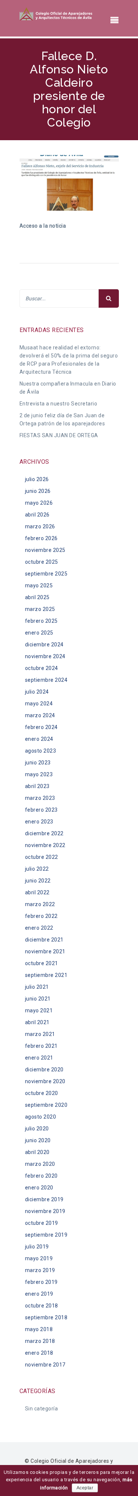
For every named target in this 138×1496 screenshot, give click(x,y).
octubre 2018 (41, 1306)
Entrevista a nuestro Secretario (59, 404)
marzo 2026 (40, 526)
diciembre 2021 (44, 940)
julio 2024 (37, 692)
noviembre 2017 (45, 1365)
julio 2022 (37, 869)
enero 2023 (39, 822)
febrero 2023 (41, 810)
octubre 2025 (41, 562)
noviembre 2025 (45, 550)
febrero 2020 (41, 1176)
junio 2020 (38, 1140)
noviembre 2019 (45, 1211)
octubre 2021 (41, 963)
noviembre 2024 (45, 656)
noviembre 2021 (45, 951)
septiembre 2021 (46, 975)
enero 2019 (39, 1294)
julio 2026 (37, 479)
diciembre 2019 (44, 1199)
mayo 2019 (39, 1258)
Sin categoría (41, 1409)
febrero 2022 (41, 916)
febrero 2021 (41, 1046)
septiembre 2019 (46, 1235)
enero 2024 (39, 739)
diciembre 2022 (44, 833)
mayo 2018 (39, 1329)
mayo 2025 (39, 585)
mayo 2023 (39, 774)
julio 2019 (37, 1247)
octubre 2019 (41, 1223)
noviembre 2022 (45, 845)
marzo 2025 (40, 609)
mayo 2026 (39, 503)
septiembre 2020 (46, 1105)
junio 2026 (38, 491)
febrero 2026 (41, 538)
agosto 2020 (40, 1117)
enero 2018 (39, 1353)
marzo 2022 (40, 904)
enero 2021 (39, 1058)
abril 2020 (37, 1152)
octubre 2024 (41, 668)
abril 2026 (37, 515)
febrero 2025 (41, 621)
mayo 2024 (39, 703)
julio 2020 (37, 1128)
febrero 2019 (41, 1282)
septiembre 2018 (46, 1317)
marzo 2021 (40, 1034)
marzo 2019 (40, 1270)
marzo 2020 (40, 1164)
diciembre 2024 (44, 644)
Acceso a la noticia (43, 226)
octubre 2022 (41, 857)
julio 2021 (37, 987)
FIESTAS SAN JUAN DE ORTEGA (59, 435)
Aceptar (85, 1487)
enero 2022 (39, 928)
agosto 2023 (40, 751)
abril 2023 (37, 786)
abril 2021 (37, 1022)
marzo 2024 (40, 715)
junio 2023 (38, 763)
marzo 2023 (40, 798)
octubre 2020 (41, 1093)
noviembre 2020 (45, 1081)
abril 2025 (37, 597)
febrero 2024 (41, 727)
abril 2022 (37, 892)
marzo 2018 (40, 1341)
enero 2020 (39, 1188)
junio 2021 (38, 999)
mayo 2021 (39, 1010)
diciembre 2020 (44, 1069)
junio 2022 (38, 881)
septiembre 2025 (46, 574)
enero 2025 (39, 633)
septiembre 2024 (46, 680)
